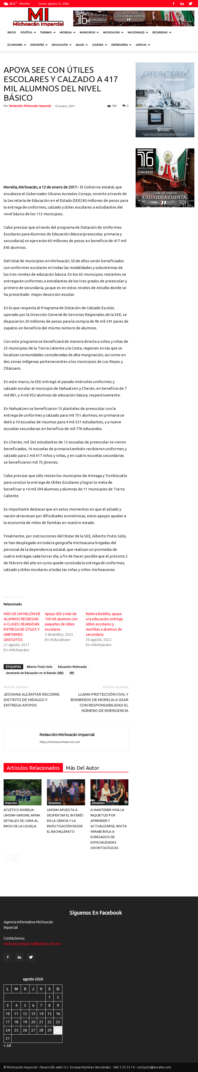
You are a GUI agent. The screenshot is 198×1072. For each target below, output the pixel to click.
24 (8, 1030)
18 (16, 1022)
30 (58, 1030)
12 (25, 1014)
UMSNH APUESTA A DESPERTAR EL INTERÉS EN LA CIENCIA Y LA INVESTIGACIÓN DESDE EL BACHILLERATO (65, 820)
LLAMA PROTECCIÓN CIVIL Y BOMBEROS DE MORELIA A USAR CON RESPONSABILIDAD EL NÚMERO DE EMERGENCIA (99, 702)
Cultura (97, 44)
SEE (71, 672)
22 (49, 1022)
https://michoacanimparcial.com (59, 741)
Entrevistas (119, 44)
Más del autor (82, 768)
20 (33, 1022)
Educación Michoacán (72, 666)
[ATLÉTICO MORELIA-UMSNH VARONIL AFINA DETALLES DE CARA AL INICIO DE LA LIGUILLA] (23, 792)
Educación (60, 44)
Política (26, 32)
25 (16, 1030)
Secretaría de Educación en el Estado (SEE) (35, 672)
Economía (14, 44)
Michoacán (111, 32)
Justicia (141, 44)
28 (41, 1030)
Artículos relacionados (33, 768)
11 (16, 1014)
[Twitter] (190, 3)
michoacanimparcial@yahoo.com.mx (32, 944)
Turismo (46, 32)
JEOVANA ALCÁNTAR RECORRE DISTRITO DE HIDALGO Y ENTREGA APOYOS (32, 699)
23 (58, 1022)
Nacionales (136, 32)
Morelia (66, 32)
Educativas (54, 802)
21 (41, 1022)
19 (25, 1022)
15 (49, 1014)
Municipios (87, 32)
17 (8, 1022)
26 (25, 1030)
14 (41, 1014)
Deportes (37, 44)
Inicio (11, 32)
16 (58, 1014)
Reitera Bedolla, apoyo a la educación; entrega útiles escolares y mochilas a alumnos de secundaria (104, 624)
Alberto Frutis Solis (39, 666)
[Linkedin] (182, 3)
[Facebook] (173, 3)
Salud (80, 44)
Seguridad (160, 32)
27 (33, 1030)
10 (8, 1014)
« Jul (7, 1045)
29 (49, 1030)
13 (33, 1014)
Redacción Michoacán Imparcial (30, 105)
